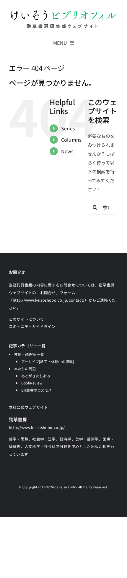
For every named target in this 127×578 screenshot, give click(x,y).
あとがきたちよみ (35, 375)
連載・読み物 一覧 (29, 354)
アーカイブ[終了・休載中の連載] (47, 361)
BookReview (32, 382)
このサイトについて (26, 319)
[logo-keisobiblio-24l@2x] (63, 11)
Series (68, 128)
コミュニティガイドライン (32, 326)
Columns (71, 139)
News (67, 151)
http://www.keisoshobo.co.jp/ (37, 427)
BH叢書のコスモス (36, 389)
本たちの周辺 (25, 368)
